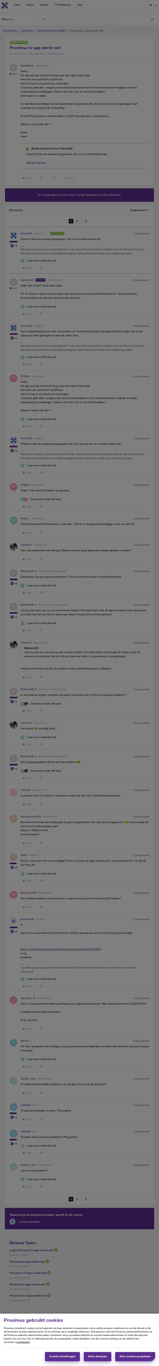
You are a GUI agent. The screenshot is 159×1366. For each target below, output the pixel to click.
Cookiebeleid (23, 1342)
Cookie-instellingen (62, 1356)
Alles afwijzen (97, 1356)
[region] (79, 1340)
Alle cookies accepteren (135, 1356)
